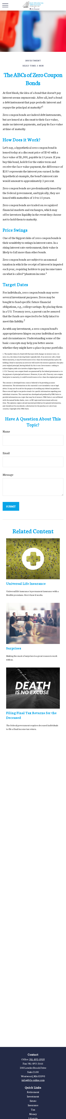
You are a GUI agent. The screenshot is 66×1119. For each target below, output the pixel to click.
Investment (33, 1096)
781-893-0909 (37, 1059)
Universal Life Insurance (26, 583)
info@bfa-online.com (33, 1080)
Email (6, 453)
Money (33, 1114)
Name (6, 431)
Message (8, 474)
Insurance (33, 1105)
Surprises (13, 648)
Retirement (33, 1092)
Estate (33, 1100)
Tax (33, 1109)
